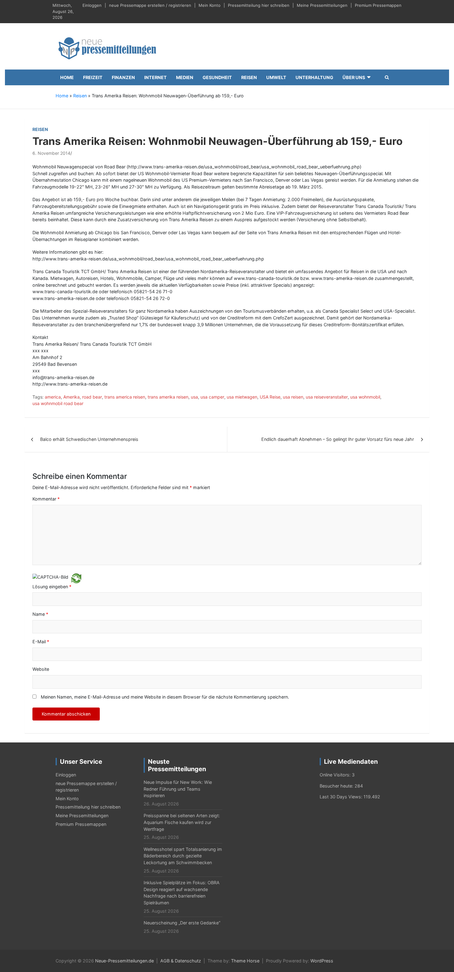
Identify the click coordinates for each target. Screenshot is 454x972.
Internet (155, 77)
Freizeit (93, 77)
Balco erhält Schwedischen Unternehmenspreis (89, 439)
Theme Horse (245, 960)
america (53, 396)
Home (67, 77)
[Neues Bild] (76, 578)
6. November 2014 (51, 153)
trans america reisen (124, 396)
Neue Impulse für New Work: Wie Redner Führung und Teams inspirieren (178, 789)
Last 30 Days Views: (342, 796)
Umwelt (276, 77)
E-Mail (40, 641)
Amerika (71, 396)
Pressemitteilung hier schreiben (258, 5)
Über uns (354, 77)
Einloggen (92, 5)
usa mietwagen (242, 396)
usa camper (212, 396)
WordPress (321, 960)
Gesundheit (217, 77)
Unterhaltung (314, 77)
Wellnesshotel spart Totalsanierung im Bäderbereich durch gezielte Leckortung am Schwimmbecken (183, 856)
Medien (184, 77)
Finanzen (123, 77)
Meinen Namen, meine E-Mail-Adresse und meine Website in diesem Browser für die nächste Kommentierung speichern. (165, 696)
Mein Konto (210, 5)
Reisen (249, 77)
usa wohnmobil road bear (57, 403)
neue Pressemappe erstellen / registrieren (150, 5)
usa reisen (293, 396)
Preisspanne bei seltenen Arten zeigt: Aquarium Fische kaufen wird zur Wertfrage (182, 822)
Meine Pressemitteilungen (322, 5)
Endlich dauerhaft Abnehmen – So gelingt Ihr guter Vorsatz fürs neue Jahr (337, 439)
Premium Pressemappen (378, 5)
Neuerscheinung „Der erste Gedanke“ (182, 922)
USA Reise (270, 396)
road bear (92, 396)
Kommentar (46, 498)
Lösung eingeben (51, 586)
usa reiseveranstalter (327, 396)
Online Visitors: (336, 774)
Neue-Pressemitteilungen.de (124, 960)
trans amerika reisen (168, 396)
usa (194, 396)
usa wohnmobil (365, 396)
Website (40, 669)
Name (40, 614)
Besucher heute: (337, 785)
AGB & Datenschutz (180, 960)
